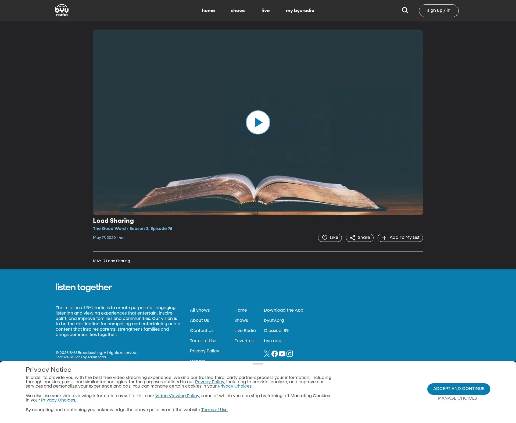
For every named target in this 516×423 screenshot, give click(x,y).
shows (238, 10)
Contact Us (201, 331)
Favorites (243, 341)
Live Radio (245, 331)
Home (240, 310)
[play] (258, 122)
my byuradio (300, 10)
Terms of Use (203, 341)
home (208, 10)
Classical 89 (276, 331)
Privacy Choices (58, 400)
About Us (199, 321)
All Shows (200, 310)
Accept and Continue (458, 389)
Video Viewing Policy (177, 396)
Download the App (283, 310)
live (265, 10)
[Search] (405, 10)
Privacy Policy (204, 351)
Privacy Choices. (235, 386)
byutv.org (274, 321)
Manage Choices (457, 398)
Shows (241, 321)
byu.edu (272, 341)
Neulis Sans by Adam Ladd (85, 357)
